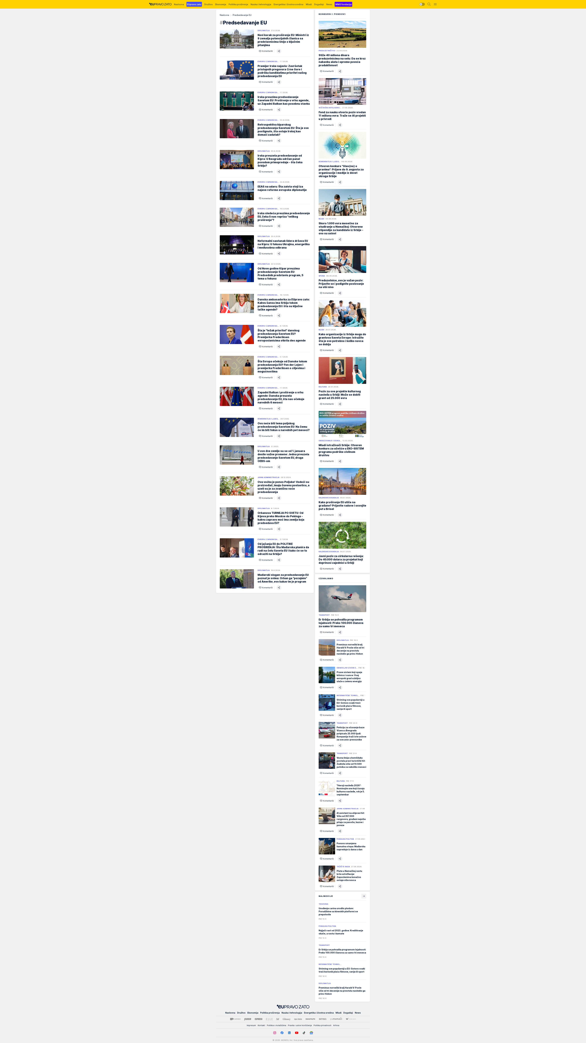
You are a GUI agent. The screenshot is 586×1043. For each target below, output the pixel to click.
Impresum (251, 1025)
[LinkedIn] (289, 1033)
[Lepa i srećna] (298, 1019)
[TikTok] (304, 1033)
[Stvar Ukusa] (351, 1019)
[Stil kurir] (277, 1019)
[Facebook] (282, 1033)
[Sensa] (322, 1019)
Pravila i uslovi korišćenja (300, 1025)
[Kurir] (247, 1019)
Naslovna (224, 15)
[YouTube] (297, 1033)
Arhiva (336, 1025)
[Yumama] (336, 1019)
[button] (266, 51)
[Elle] (269, 1019)
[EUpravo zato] (160, 4)
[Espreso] (258, 1019)
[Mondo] (235, 1019)
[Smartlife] (310, 1019)
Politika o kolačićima (276, 1025)
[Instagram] (275, 1033)
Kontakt (261, 1025)
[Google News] (311, 1033)
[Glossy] (287, 1019)
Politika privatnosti (322, 1025)
